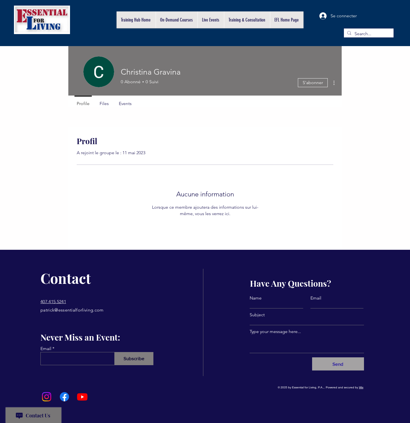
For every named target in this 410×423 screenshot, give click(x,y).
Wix (361, 387)
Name (256, 298)
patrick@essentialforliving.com (72, 310)
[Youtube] (82, 397)
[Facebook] (64, 397)
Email (45, 348)
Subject (257, 315)
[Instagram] (46, 397)
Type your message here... (275, 331)
